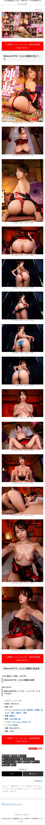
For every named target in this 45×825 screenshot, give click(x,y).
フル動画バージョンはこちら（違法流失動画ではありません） (22, 46)
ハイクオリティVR (18, 710)
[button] (33, 773)
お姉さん (19, 713)
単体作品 (30, 710)
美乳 (12, 713)
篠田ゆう (12, 716)
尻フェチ (36, 761)
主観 (24, 713)
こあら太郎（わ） (15, 719)
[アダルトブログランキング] (12, 804)
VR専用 (37, 710)
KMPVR (15, 725)
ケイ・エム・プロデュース (21, 722)
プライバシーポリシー (22, 815)
